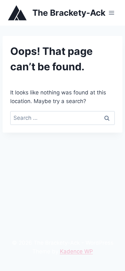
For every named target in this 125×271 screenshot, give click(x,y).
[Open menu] (111, 13)
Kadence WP (76, 251)
